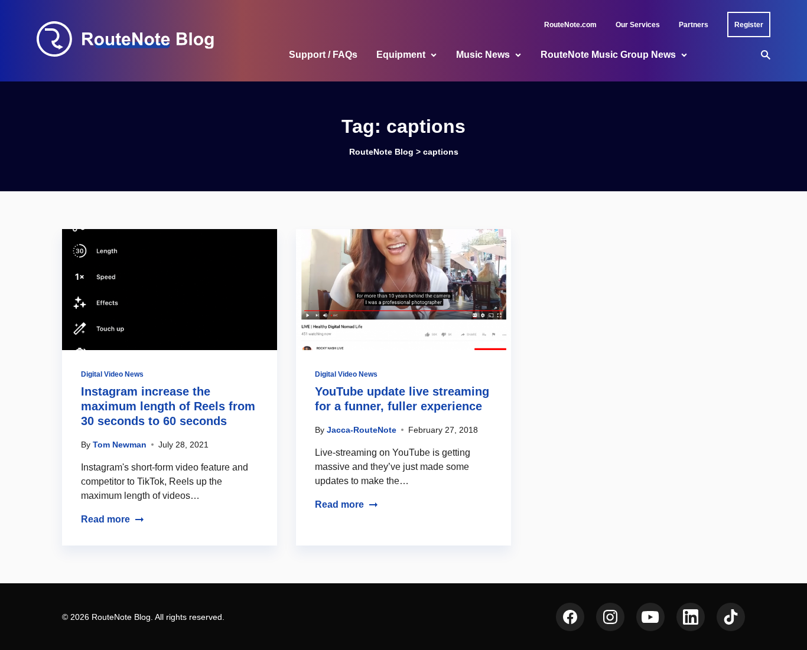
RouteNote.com (570, 25)
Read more (105, 519)
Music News (483, 55)
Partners (693, 25)
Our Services (638, 25)
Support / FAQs (323, 55)
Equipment (400, 55)
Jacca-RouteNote (361, 430)
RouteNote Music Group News (608, 55)
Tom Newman (120, 444)
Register (748, 25)
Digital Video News (112, 374)
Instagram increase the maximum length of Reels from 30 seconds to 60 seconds (168, 406)
